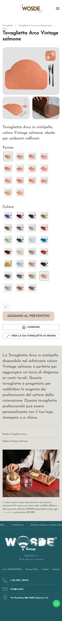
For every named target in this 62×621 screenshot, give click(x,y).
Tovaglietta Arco (18, 434)
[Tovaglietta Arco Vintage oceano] (8, 275)
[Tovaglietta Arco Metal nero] (32, 215)
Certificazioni (17, 525)
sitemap (55, 569)
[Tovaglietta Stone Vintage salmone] (32, 180)
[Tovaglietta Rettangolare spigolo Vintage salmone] (8, 180)
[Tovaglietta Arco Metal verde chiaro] (8, 239)
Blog (2, 525)
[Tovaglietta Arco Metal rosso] (44, 227)
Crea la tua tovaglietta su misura (33, 336)
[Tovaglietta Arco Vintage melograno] (32, 263)
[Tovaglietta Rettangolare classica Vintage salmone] (32, 168)
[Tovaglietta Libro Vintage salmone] (44, 156)
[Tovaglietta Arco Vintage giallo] (8, 263)
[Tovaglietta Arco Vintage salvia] (8, 287)
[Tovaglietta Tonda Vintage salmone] (44, 180)
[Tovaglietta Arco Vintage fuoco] (44, 251)
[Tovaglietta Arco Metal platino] (32, 227)
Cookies (45, 569)
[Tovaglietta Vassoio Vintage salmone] (20, 192)
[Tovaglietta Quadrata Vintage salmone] (20, 168)
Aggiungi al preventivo (28, 316)
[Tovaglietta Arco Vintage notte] (44, 263)
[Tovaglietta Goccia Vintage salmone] (32, 156)
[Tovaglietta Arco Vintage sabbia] (32, 275)
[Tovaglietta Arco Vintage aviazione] (44, 239)
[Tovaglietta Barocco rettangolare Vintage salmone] (20, 156)
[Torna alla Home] (31, 8)
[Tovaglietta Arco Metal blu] (8, 215)
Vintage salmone (19, 441)
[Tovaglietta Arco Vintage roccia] (20, 275)
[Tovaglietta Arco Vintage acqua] (32, 239)
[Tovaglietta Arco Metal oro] (44, 215)
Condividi (33, 327)
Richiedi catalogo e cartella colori (46, 525)
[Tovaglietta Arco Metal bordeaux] (20, 215)
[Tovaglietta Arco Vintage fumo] (32, 251)
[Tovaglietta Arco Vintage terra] (32, 287)
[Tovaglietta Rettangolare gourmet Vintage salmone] (44, 168)
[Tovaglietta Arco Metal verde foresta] (20, 239)
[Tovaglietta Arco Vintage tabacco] (20, 287)
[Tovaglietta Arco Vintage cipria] (20, 251)
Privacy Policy (31, 569)
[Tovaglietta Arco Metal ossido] (8, 227)
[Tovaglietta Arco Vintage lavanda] (20, 263)
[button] (57, 8)
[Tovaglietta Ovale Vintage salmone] (8, 168)
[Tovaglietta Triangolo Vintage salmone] (8, 192)
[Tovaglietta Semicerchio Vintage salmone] (20, 180)
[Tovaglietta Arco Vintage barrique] (8, 251)
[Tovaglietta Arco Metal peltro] (20, 227)
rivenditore (8, 512)
